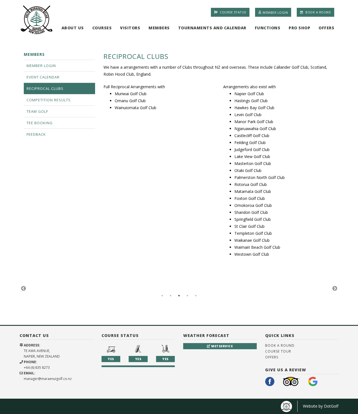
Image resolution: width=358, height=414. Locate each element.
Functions (268, 27)
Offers (326, 27)
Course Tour (278, 351)
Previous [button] (23, 288)
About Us (73, 27)
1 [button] (162, 295)
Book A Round (318, 12)
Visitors (130, 27)
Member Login (275, 12)
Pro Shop (299, 27)
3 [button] (179, 295)
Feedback (36, 134)
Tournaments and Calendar (212, 27)
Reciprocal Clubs (45, 88)
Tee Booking (40, 122)
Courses (102, 27)
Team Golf (37, 111)
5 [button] (196, 295)
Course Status (232, 12)
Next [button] (335, 288)
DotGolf (331, 406)
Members (159, 27)
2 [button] (170, 295)
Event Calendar (43, 77)
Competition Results (49, 99)
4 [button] (187, 295)
